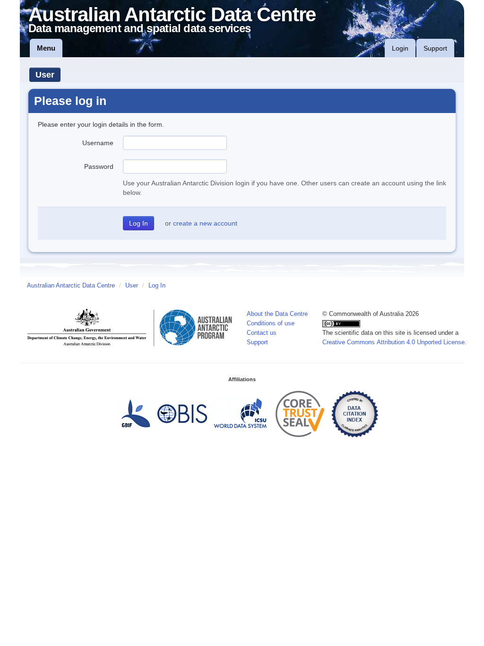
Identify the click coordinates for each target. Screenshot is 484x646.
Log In (156, 285)
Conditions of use (270, 323)
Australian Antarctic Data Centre (71, 285)
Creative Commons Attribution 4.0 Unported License (393, 342)
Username (97, 143)
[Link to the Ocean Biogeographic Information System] (182, 413)
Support (435, 48)
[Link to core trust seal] (300, 413)
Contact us (262, 333)
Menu (46, 48)
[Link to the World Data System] (240, 413)
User (44, 74)
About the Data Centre (277, 314)
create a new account (205, 223)
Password (98, 166)
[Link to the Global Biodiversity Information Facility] (135, 413)
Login (400, 48)
